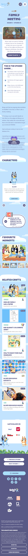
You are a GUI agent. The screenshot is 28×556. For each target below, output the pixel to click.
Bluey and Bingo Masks (13, 405)
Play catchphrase (5, 221)
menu (25, 4)
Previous (3, 205)
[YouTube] (18, 435)
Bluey (14, 187)
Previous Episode (14, 459)
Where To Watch (13, 55)
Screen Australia (10, 510)
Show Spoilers (14, 142)
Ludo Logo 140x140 (18, 498)
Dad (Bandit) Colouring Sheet (13, 329)
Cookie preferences (14, 552)
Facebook (16, 479)
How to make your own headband (13, 354)
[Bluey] (14, 490)
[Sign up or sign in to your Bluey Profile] (20, 4)
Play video (14, 33)
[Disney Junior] (10, 435)
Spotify (8, 479)
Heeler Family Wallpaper (9, 303)
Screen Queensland (18, 504)
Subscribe (15, 473)
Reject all (14, 544)
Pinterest (16, 482)
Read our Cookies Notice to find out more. (14, 542)
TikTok (12, 482)
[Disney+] (10, 429)
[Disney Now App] (18, 429)
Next (24, 205)
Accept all (14, 548)
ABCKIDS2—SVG (10, 504)
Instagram (19, 479)
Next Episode (13, 464)
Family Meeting (5, 4)
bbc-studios (10, 498)
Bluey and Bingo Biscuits (10, 379)
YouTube (12, 479)
